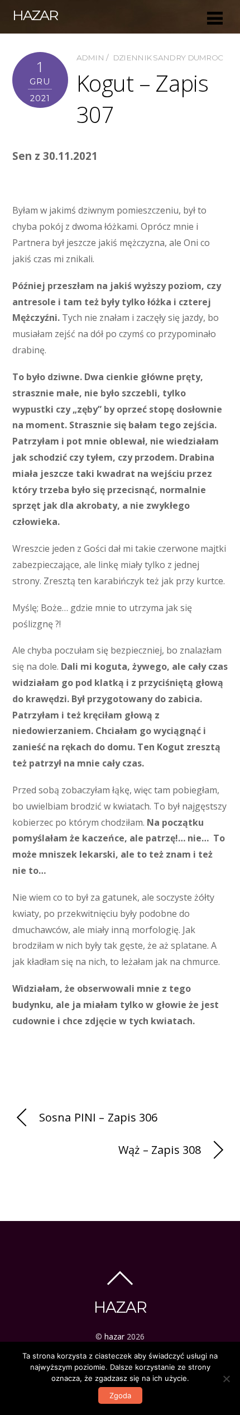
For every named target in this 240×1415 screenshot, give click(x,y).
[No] (226, 1378)
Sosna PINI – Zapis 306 (98, 1117)
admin (90, 57)
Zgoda (120, 1395)
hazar (114, 1336)
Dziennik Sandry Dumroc (168, 57)
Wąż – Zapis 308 (159, 1149)
